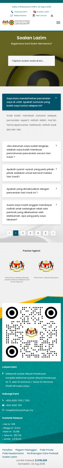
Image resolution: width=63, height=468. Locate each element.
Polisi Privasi (46, 450)
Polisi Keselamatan (13, 453)
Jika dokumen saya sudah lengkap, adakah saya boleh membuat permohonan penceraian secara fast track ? (29, 151)
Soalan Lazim (9, 457)
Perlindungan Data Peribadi (42, 453)
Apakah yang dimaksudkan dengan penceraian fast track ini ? (28, 190)
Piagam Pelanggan (26, 450)
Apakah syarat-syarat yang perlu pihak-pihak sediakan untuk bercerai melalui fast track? (31, 173)
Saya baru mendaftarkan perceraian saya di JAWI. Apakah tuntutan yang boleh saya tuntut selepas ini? (28, 102)
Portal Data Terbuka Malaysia (37, 457)
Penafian (7, 450)
